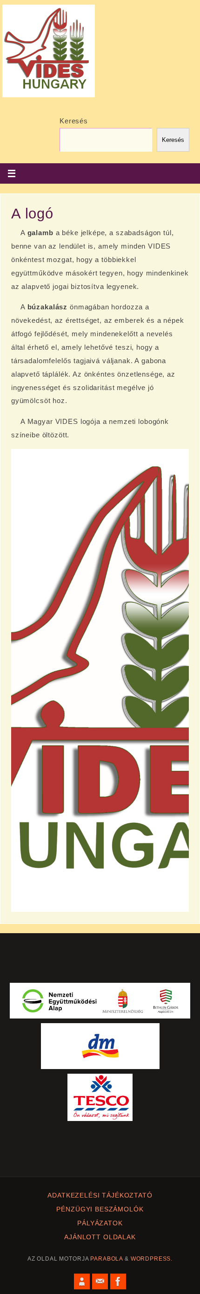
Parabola (106, 1259)
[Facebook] (118, 1281)
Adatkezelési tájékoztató (99, 1195)
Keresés (74, 121)
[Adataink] (82, 1281)
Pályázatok (100, 1223)
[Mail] (100, 1281)
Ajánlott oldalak (100, 1237)
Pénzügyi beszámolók (99, 1209)
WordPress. (152, 1259)
